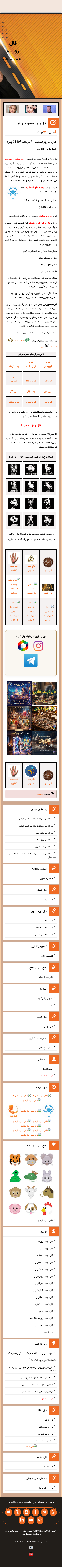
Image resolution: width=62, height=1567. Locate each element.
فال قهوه (49, 920)
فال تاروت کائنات (31, 617)
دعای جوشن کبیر (45, 998)
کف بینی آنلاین (14, 567)
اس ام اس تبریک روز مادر (41, 846)
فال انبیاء (48, 592)
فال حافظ (49, 1419)
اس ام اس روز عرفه (44, 839)
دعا (51, 1005)
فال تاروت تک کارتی (44, 1262)
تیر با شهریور (14, 378)
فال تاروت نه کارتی (44, 1297)
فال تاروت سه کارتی (44, 1269)
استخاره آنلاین (46, 878)
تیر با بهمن (31, 401)
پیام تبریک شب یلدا (44, 1440)
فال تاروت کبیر (46, 1248)
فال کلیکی (48, 1026)
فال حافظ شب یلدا (45, 1433)
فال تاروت (48, 1332)
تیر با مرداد (31, 380)
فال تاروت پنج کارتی (44, 1283)
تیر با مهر (48, 391)
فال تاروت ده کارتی (44, 1304)
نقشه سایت (19, 1541)
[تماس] (17, 1512)
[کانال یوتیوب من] (31, 1520)
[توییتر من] (8, 1512)
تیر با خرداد (14, 366)
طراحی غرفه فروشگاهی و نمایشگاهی (36, 1391)
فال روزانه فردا (46, 1487)
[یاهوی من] (53, 1512)
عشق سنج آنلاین (45, 1047)
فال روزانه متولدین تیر (31, 123)
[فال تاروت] (44, 694)
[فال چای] (44, 743)
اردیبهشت (19, 340)
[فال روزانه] (19, 694)
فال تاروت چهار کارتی (43, 1276)
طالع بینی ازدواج (31, 567)
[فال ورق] (19, 743)
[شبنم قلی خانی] (12, 110)
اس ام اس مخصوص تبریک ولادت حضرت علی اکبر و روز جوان (31, 855)
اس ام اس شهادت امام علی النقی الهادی (35, 818)
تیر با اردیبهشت (31, 363)
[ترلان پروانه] (31, 110)
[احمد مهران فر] (49, 110)
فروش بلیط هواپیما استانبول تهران (37, 1384)
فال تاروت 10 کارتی (14, 617)
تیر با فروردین (48, 363)
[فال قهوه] (44, 719)
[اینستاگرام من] (26, 1512)
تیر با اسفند (14, 401)
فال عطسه (48, 1466)
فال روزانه (13, 47)
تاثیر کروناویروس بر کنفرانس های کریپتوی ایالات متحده (32, 1369)
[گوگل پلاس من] (40, 1520)
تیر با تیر (48, 380)
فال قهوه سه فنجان (44, 927)
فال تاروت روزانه (48, 617)
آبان (42, 346)
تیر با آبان (31, 391)
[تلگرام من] (44, 1512)
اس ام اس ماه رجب (44, 832)
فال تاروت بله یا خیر (44, 1325)
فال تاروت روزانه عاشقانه (41, 1318)
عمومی (40, 794)
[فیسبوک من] (35, 1512)
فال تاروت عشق (45, 1311)
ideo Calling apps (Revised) (43, 1360)
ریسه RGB (48, 1068)
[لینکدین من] (22, 1520)
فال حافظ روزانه (14, 590)
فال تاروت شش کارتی (43, 1290)
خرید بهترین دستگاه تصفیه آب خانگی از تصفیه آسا (30, 1353)
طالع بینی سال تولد (44, 1220)
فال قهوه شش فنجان (43, 934)
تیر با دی (48, 401)
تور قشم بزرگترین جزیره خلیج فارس (36, 1377)
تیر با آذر (14, 391)
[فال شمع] (19, 719)
